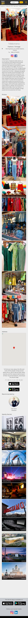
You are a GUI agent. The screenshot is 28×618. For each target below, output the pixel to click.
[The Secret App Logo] (3, 2)
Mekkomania (23, 6)
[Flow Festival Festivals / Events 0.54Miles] (14, 474)
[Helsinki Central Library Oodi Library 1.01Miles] (14, 539)
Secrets (16, 6)
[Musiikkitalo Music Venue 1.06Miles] (14, 554)
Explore (3, 6)
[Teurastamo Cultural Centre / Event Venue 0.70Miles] (14, 508)
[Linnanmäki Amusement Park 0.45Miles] (14, 458)
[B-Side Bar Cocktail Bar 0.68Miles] (14, 490)
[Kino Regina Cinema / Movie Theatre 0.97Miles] (14, 524)
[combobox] (14, 2)
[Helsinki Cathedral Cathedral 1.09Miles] (14, 571)
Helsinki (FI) (10, 6)
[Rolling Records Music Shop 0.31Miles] (14, 440)
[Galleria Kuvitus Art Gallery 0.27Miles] (14, 423)
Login (21, 2)
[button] (14, 348)
